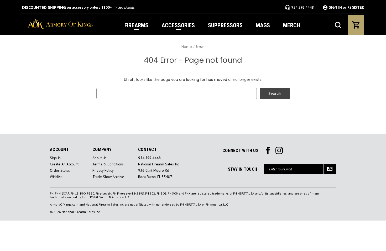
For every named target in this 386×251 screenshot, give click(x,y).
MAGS (263, 25)
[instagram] (268, 150)
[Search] (338, 25)
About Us (99, 158)
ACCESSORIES (178, 25)
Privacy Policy (103, 170)
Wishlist (56, 177)
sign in (55, 158)
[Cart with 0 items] (356, 25)
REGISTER (355, 7)
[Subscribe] (330, 169)
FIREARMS (136, 25)
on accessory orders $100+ (78, 7)
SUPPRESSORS (225, 25)
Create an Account (64, 164)
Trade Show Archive (108, 177)
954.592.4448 (302, 7)
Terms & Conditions (108, 164)
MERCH (291, 25)
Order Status (60, 170)
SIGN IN (335, 7)
